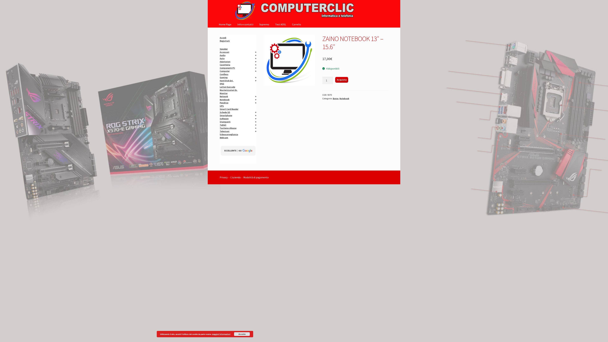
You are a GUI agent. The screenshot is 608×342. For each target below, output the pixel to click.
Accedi (223, 37)
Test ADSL (280, 24)
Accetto (242, 334)
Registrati (225, 40)
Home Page (225, 24)
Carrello (296, 24)
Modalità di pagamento (256, 177)
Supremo (264, 24)
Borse (335, 98)
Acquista (342, 79)
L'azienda (235, 177)
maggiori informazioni (221, 334)
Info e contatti (245, 24)
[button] (238, 151)
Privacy (224, 177)
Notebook (344, 98)
